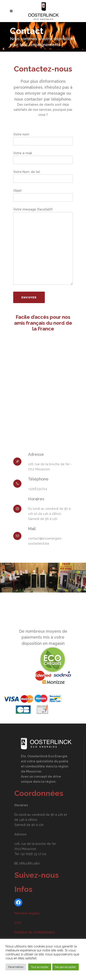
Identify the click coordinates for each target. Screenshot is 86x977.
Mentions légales (27, 913)
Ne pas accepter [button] (65, 967)
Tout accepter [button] (40, 967)
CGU (17, 922)
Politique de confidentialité (34, 932)
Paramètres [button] (15, 967)
